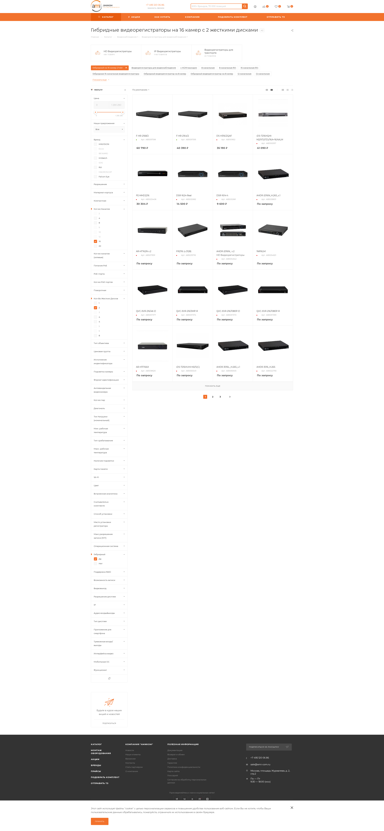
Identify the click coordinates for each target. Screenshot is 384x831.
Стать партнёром (134, 767)
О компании (131, 771)
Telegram (177, 799)
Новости (129, 750)
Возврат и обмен (176, 754)
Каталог (96, 744)
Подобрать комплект (105, 777)
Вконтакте (184, 799)
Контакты (130, 763)
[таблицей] (292, 89)
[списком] (287, 89)
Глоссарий (172, 775)
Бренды (96, 765)
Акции (95, 759)
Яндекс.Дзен (207, 799)
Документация (174, 750)
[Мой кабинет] (255, 7)
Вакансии (130, 758)
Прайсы (96, 771)
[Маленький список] (267, 89)
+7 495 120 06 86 (155, 4)
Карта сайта (173, 771)
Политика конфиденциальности (183, 767)
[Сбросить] (109, 678)
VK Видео (192, 799)
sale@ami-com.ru (260, 764)
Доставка (172, 758)
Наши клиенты (133, 754)
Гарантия (172, 763)
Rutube (199, 799)
